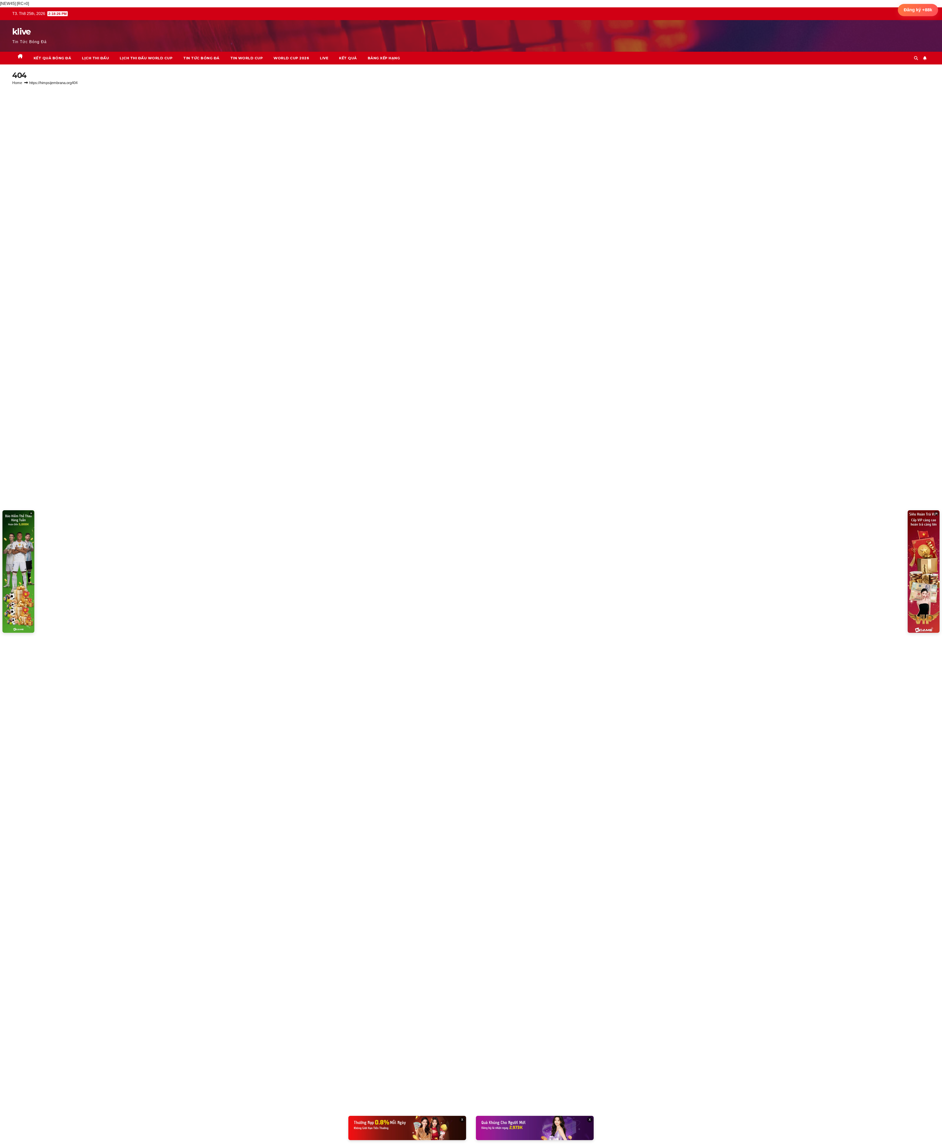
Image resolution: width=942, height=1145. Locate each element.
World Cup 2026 (291, 58)
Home (17, 83)
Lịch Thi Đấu (95, 58)
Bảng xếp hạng (384, 58)
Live (324, 58)
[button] (916, 58)
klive (21, 31)
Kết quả (348, 58)
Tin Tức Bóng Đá (201, 58)
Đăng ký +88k (918, 9)
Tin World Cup (246, 58)
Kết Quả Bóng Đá (52, 58)
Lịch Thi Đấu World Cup (146, 58)
